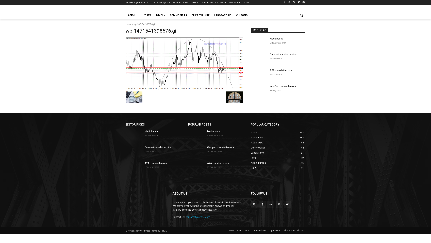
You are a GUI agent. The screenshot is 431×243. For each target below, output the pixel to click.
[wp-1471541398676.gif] (184, 63)
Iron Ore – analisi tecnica (283, 86)
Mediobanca (276, 38)
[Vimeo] (299, 2)
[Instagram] (289, 2)
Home (128, 24)
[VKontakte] (287, 204)
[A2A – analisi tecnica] (259, 74)
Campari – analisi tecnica (283, 54)
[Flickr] (270, 204)
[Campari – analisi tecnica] (259, 58)
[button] (301, 15)
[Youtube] (303, 2)
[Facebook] (285, 2)
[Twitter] (294, 2)
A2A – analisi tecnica (281, 70)
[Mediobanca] (259, 43)
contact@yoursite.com (198, 217)
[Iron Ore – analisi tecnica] (259, 90)
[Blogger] (254, 204)
